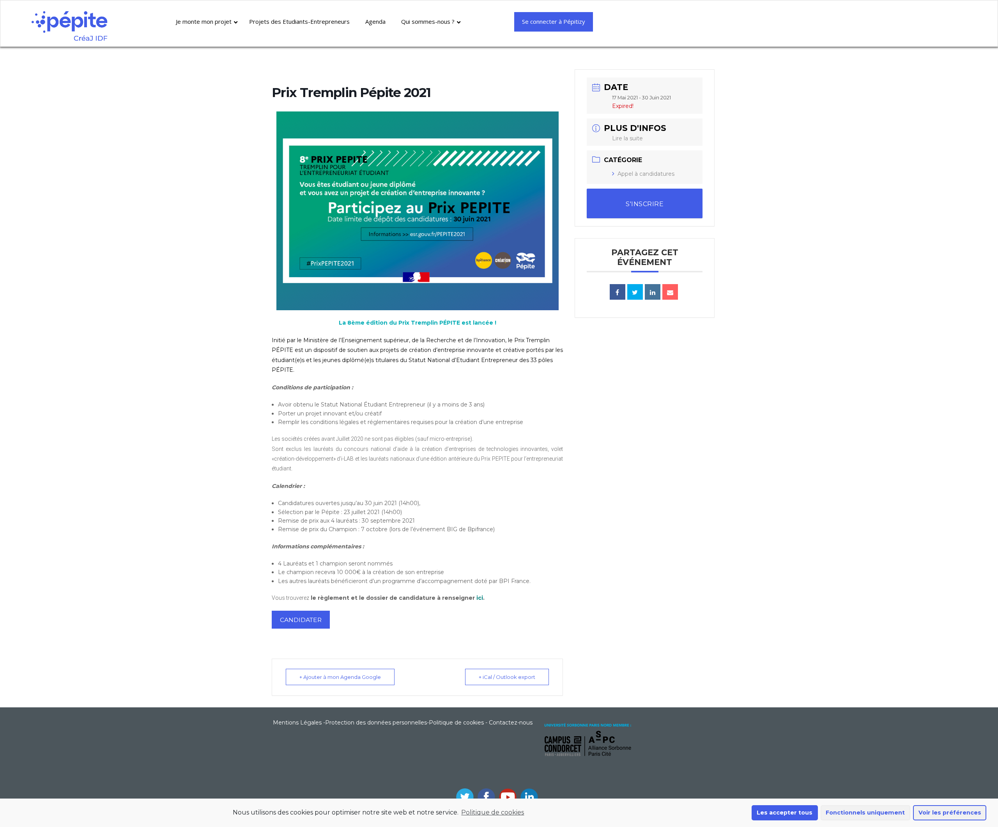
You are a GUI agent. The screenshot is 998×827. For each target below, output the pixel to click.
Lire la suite (627, 138)
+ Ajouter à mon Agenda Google (340, 677)
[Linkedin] (652, 292)
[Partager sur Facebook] (617, 292)
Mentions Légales (297, 722)
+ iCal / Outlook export (507, 677)
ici (479, 597)
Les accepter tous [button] (784, 812)
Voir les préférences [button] (949, 812)
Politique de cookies (492, 812)
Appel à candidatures (646, 173)
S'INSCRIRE (645, 204)
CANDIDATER (301, 620)
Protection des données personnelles (376, 722)
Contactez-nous (511, 722)
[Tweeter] (635, 292)
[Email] (670, 292)
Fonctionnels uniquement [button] (865, 812)
